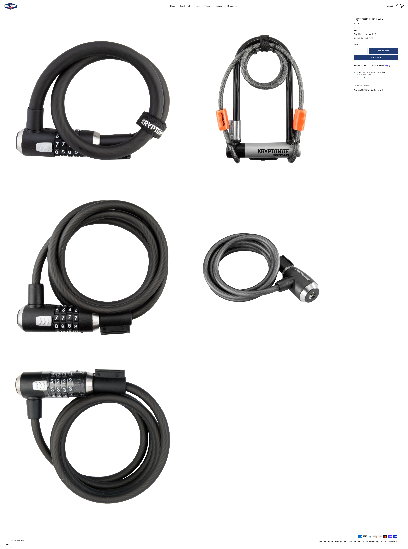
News (377, 541)
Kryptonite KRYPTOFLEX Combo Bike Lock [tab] (368, 90)
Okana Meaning (392, 541)
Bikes (198, 6)
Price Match (357, 541)
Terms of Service (328, 541)
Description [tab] (358, 85)
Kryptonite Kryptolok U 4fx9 (363, 38)
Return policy (348, 541)
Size (355, 31)
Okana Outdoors (21, 540)
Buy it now (376, 58)
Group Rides (232, 6)
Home (172, 6)
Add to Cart (383, 51)
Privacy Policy (339, 541)
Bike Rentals (185, 6)
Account (390, 6)
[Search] (398, 6)
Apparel (208, 6)
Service (219, 6)
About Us (383, 541)
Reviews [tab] (366, 85)
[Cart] (402, 6)
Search (320, 541)
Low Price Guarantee (368, 541)
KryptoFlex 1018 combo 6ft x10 (365, 34)
